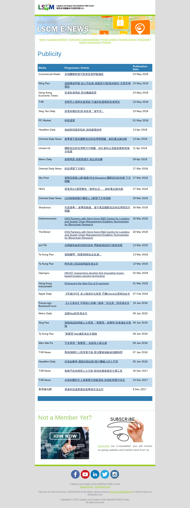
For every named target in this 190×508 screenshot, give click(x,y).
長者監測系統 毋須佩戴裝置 (80, 92)
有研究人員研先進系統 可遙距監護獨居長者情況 (92, 101)
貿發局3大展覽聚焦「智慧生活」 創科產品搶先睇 (94, 188)
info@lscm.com (102, 487)
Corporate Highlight (57, 39)
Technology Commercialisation (84, 39)
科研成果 (70, 120)
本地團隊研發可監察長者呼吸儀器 (84, 74)
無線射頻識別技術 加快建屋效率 (83, 129)
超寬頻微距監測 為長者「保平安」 (84, 111)
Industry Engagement (90, 42)
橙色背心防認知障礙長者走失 (81, 263)
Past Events (144, 39)
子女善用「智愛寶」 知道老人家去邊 (86, 343)
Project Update (109, 39)
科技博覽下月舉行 (75, 168)
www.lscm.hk (86, 487)
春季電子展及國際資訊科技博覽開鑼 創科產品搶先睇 (96, 138)
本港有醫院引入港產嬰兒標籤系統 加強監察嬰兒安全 (95, 380)
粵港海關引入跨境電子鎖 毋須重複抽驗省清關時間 (93, 352)
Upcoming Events (127, 39)
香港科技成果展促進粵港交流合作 (84, 389)
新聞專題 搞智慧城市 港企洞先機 (83, 159)
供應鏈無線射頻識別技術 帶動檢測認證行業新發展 (93, 245)
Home (42, 39)
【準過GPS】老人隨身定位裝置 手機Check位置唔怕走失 (97, 293)
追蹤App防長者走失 (76, 313)
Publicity (106, 42)
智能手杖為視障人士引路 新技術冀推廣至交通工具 (93, 370)
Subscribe (103, 445)
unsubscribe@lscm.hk (121, 492)
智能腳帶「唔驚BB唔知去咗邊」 (83, 254)
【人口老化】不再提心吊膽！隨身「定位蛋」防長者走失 (97, 303)
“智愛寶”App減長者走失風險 (81, 333)
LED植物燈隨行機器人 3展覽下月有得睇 (88, 198)
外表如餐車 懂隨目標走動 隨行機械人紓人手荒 (91, 361)
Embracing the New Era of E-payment (87, 283)
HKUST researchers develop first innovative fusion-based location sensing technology (95, 274)
